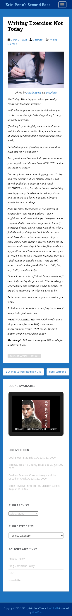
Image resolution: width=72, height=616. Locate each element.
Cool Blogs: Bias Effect (22, 457)
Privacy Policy (16, 558)
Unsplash (51, 92)
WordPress (37, 612)
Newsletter (15, 580)
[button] (27, 422)
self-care (35, 355)
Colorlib (54, 608)
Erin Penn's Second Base (28, 4)
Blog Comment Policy (21, 566)
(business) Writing (18, 355)
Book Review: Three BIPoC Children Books (34, 485)
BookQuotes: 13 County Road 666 (28, 464)
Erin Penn (37, 39)
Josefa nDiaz (33, 92)
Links (11, 573)
